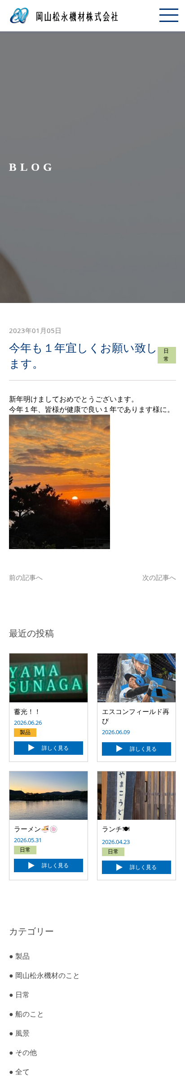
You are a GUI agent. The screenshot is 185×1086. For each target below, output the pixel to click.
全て (19, 1072)
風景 (19, 1033)
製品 (19, 956)
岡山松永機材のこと (44, 975)
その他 (23, 1052)
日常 (19, 994)
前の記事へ (26, 577)
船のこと (26, 1014)
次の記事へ (159, 577)
